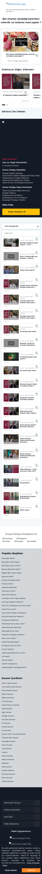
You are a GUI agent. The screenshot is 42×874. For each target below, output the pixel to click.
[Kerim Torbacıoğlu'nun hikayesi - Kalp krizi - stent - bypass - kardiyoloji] (11, 256)
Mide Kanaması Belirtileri (11, 627)
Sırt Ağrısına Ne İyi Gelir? (11, 645)
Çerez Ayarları (11, 870)
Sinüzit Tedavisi (8, 649)
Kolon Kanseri (7, 745)
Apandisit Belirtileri (9, 587)
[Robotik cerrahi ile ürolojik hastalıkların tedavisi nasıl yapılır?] (11, 343)
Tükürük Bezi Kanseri (10, 738)
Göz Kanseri (6, 730)
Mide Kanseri (7, 767)
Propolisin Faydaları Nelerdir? (13, 635)
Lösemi (4, 752)
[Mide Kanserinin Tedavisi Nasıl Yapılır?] (11, 411)
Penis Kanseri (7, 778)
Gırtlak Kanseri (7, 727)
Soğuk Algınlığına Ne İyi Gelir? (14, 653)
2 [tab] (6, 105)
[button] (38, 4)
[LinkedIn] (31, 541)
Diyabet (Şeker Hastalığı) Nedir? (14, 667)
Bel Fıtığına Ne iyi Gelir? (11, 565)
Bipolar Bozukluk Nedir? (11, 569)
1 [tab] (3, 105)
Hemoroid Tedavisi (9, 595)
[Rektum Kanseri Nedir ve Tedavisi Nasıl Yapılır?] (11, 384)
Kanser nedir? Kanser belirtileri (14, 734)
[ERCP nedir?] (11, 510)
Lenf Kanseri (7, 748)
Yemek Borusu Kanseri (10, 705)
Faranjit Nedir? (7, 584)
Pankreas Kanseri (8, 774)
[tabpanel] (16, 88)
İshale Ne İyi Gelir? (9, 609)
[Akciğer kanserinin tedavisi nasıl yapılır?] (11, 315)
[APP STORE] (21, 837)
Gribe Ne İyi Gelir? (9, 591)
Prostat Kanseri (8, 781)
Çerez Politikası (33, 863)
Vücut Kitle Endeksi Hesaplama (14, 613)
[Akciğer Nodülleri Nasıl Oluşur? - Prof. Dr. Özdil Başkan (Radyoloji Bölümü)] (11, 242)
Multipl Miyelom (8, 770)
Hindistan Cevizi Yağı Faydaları (14, 598)
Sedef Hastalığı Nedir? (10, 642)
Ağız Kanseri (7, 712)
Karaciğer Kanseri (8, 741)
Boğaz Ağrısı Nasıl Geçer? (12, 573)
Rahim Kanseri (7, 694)
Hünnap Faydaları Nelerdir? (12, 602)
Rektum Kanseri (8, 698)
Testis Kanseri (7, 709)
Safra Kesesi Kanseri (10, 690)
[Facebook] (7, 538)
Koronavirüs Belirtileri (10, 620)
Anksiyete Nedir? (8, 558)
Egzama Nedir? (8, 576)
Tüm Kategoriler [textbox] (12, 226)
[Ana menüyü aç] (3, 4)
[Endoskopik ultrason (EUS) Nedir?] (11, 496)
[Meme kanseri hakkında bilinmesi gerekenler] (11, 439)
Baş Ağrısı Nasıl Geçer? (11, 562)
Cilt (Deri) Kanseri (8, 719)
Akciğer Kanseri (8, 716)
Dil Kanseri (6, 723)
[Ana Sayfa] (16, 4)
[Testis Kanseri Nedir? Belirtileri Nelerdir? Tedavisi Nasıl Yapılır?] (11, 425)
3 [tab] (8, 105)
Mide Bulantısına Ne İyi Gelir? (13, 624)
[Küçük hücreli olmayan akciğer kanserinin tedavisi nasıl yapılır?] (11, 284)
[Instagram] (21, 538)
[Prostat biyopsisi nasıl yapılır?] (11, 357)
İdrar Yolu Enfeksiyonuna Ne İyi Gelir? (16, 605)
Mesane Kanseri (8, 759)
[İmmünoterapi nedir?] (11, 329)
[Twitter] (6, 541)
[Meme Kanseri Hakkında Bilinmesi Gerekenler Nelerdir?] (11, 454)
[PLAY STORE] (20, 843)
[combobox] (21, 226)
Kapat (4, 865)
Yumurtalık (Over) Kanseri (12, 687)
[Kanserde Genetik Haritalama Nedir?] (11, 397)
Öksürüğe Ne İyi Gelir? (10, 631)
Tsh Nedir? (6, 656)
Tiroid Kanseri (7, 701)
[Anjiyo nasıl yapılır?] (11, 270)
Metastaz (5, 763)
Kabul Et (31, 870)
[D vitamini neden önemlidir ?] (16, 81)
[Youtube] (18, 541)
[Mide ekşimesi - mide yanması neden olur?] (11, 469)
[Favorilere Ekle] (37, 54)
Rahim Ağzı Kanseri (9, 683)
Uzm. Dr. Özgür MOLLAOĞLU (17, 61)
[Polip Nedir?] (11, 482)
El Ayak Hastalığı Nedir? (11, 580)
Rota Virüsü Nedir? (9, 638)
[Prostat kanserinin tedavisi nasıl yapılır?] (11, 300)
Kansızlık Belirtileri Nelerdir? (13, 616)
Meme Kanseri (7, 756)
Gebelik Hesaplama (9, 664)
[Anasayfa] (3, 10)
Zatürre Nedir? (7, 660)
